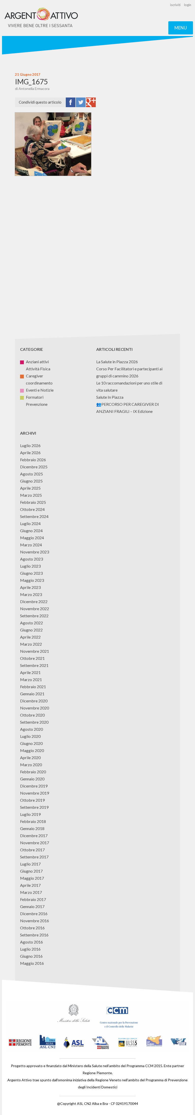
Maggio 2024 (32, 537)
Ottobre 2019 (32, 800)
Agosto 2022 (31, 622)
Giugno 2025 (31, 480)
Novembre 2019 (34, 793)
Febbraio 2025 (33, 502)
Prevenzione (36, 404)
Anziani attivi (37, 361)
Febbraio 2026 (33, 459)
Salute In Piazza (109, 397)
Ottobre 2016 (32, 927)
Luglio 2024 (30, 523)
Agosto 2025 (31, 473)
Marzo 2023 (31, 594)
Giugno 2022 (31, 629)
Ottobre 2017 (32, 849)
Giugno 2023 (31, 573)
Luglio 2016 (30, 949)
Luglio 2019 (30, 814)
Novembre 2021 (34, 651)
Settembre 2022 (34, 615)
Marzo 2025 (31, 495)
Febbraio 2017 (33, 899)
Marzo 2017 (31, 892)
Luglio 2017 (30, 863)
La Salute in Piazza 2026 (117, 361)
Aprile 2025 (30, 488)
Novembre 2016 (34, 920)
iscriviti (175, 5)
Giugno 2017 (31, 871)
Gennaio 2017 (32, 906)
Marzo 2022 (31, 644)
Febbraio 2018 (33, 821)
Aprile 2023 (30, 587)
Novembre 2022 (34, 608)
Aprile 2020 (30, 757)
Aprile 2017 (30, 885)
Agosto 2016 (31, 941)
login (187, 5)
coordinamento (39, 382)
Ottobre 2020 (32, 715)
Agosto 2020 (31, 729)
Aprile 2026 (30, 452)
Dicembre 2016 (33, 913)
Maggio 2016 (32, 963)
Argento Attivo (41, 18)
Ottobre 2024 (32, 509)
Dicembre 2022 (33, 601)
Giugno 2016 (31, 956)
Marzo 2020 (31, 764)
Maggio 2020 (32, 750)
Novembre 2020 (34, 707)
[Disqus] (97, 253)
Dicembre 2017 (33, 835)
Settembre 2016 (34, 934)
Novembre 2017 (34, 842)
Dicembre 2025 (33, 466)
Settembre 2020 (34, 722)
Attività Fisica (38, 368)
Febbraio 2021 (33, 686)
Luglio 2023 (30, 566)
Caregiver (34, 375)
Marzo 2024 (31, 544)
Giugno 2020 (31, 743)
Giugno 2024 (31, 530)
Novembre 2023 (34, 551)
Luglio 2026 (30, 445)
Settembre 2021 (34, 665)
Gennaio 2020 (32, 778)
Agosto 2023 (31, 558)
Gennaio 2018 (32, 828)
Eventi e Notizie (40, 390)
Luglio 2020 (30, 736)
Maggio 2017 (32, 878)
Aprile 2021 (30, 672)
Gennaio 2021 (32, 693)
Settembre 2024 (34, 516)
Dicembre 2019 (33, 785)
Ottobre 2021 (32, 658)
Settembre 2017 (34, 856)
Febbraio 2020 (33, 771)
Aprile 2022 (30, 637)
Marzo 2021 (31, 679)
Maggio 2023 (32, 580)
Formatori (34, 397)
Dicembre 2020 (33, 700)
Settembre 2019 (34, 807)
